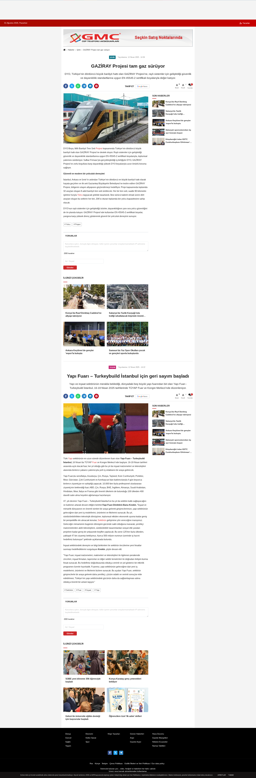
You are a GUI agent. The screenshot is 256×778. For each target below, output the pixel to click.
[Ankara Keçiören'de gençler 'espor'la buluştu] (84, 334)
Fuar (94, 462)
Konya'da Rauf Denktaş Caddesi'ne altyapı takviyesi (83, 314)
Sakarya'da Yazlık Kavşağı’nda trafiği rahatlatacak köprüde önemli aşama (126, 315)
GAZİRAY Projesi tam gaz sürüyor (96, 50)
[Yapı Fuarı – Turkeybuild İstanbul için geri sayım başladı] (105, 428)
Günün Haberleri (137, 734)
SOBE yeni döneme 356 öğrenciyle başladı (83, 680)
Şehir (79, 50)
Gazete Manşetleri (160, 738)
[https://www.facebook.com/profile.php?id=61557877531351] (110, 753)
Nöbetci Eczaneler (160, 742)
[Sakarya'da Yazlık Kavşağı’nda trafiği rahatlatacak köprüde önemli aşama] (127, 296)
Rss (91, 764)
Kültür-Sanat (91, 738)
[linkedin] (90, 86)
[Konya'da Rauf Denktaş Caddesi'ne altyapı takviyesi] (84, 296)
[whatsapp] (78, 86)
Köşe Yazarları (114, 734)
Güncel (68, 738)
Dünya (68, 734)
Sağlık (68, 742)
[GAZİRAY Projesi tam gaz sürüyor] (105, 118)
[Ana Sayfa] (64, 50)
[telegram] (84, 86)
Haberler (71, 50)
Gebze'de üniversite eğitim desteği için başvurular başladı (82, 717)
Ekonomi (89, 734)
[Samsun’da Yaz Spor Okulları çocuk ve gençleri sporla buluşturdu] (127, 334)
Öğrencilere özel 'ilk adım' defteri (125, 716)
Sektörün (102, 520)
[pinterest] (96, 86)
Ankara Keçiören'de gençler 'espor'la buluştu (79, 351)
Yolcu (80, 195)
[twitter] (71, 86)
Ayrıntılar (222, 775)
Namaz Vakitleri (158, 746)
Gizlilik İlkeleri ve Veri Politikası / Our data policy (144, 764)
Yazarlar (246, 23)
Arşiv (132, 738)
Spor (88, 742)
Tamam (231, 775)
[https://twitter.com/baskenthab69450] (115, 753)
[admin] (121, 753)
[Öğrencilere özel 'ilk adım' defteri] (127, 700)
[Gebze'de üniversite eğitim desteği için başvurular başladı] (84, 700)
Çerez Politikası (116, 764)
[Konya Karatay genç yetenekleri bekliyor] (127, 662)
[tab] (71, 235)
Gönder (70, 267)
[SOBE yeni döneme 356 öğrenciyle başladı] (84, 662)
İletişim (105, 764)
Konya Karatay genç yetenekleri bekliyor (125, 680)
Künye (97, 764)
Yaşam (68, 746)
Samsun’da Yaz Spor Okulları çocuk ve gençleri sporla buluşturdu (127, 351)
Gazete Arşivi (135, 742)
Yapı (70, 458)
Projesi (99, 148)
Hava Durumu (158, 734)
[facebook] (65, 86)
